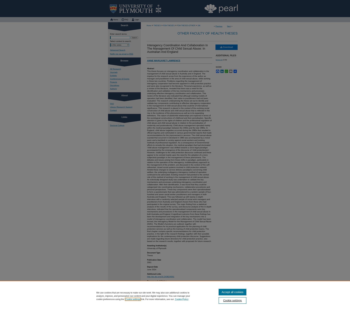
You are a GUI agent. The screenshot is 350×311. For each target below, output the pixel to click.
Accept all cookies (232, 292)
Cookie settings (132, 299)
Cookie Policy (181, 299)
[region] (175, 296)
